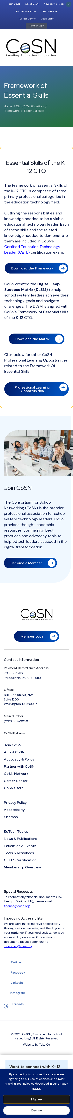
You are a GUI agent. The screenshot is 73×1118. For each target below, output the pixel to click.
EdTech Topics (16, 832)
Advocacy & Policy (54, 3)
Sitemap (11, 817)
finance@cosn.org (17, 906)
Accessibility (14, 810)
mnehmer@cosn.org (18, 946)
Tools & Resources (19, 853)
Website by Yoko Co (36, 1045)
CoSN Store (47, 18)
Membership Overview (22, 867)
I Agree (36, 1099)
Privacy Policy (15, 803)
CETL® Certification (20, 860)
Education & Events (20, 846)
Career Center (27, 18)
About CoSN (32, 3)
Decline (36, 1110)
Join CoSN (14, 3)
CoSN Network (49, 11)
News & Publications (20, 839)
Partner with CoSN (26, 11)
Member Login (36, 25)
